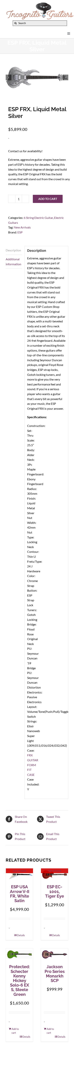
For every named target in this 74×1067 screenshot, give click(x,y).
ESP (20, 232)
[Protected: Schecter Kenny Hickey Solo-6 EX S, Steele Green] (19, 954)
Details (21, 935)
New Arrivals (22, 227)
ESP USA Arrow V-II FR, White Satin (19, 893)
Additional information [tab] (13, 261)
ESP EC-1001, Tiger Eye (54, 891)
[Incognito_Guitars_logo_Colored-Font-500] (40, 3)
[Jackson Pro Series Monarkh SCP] (54, 954)
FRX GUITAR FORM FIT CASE (32, 764)
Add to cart (47, 198)
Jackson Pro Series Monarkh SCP (55, 973)
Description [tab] (13, 250)
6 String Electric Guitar (38, 217)
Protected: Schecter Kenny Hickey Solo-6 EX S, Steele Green (19, 980)
